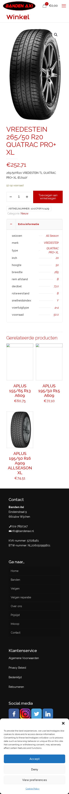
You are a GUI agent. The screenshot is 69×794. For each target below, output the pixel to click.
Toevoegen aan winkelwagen (48, 197)
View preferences (34, 780)
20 (57, 257)
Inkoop (15, 623)
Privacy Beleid (17, 667)
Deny (34, 769)
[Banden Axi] (19, 6)
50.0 (56, 314)
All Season (52, 235)
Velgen (15, 588)
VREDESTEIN (51, 242)
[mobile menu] (64, 5)
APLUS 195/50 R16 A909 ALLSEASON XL (20, 463)
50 (57, 265)
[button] (63, 723)
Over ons (16, 606)
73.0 (56, 286)
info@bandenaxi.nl (22, 531)
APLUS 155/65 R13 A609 (20, 390)
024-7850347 (19, 526)
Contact (15, 632)
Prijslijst (15, 615)
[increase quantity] (27, 197)
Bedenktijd (15, 677)
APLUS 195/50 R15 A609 (49, 390)
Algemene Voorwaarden (24, 658)
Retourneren (16, 686)
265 (56, 272)
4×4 (57, 307)
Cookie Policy (32, 788)
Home (14, 570)
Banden (15, 579)
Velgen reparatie (21, 597)
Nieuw (24, 213)
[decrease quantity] (10, 197)
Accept (35, 759)
